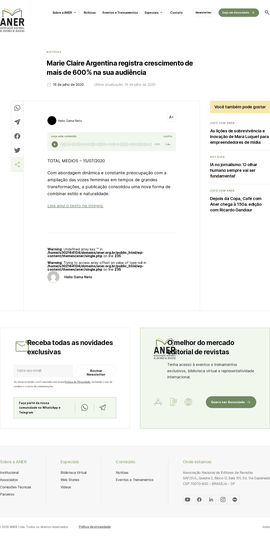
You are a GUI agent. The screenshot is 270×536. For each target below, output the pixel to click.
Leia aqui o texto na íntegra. (75, 205)
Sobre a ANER (62, 12)
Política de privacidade (95, 526)
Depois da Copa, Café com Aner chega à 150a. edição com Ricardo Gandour (236, 204)
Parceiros (7, 494)
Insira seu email (29, 370)
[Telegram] (102, 407)
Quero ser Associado (228, 402)
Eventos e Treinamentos (120, 12)
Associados (9, 480)
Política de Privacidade (77, 381)
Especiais (152, 12)
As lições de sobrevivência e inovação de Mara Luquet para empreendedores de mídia (239, 136)
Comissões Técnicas (15, 487)
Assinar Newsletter (96, 372)
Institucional (9, 472)
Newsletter (204, 12)
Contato (176, 12)
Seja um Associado (235, 12)
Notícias (90, 12)
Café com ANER (222, 123)
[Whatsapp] (84, 407)
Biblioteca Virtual (73, 472)
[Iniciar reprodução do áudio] (55, 144)
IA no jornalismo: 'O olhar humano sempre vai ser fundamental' (233, 170)
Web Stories (70, 480)
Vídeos (66, 487)
